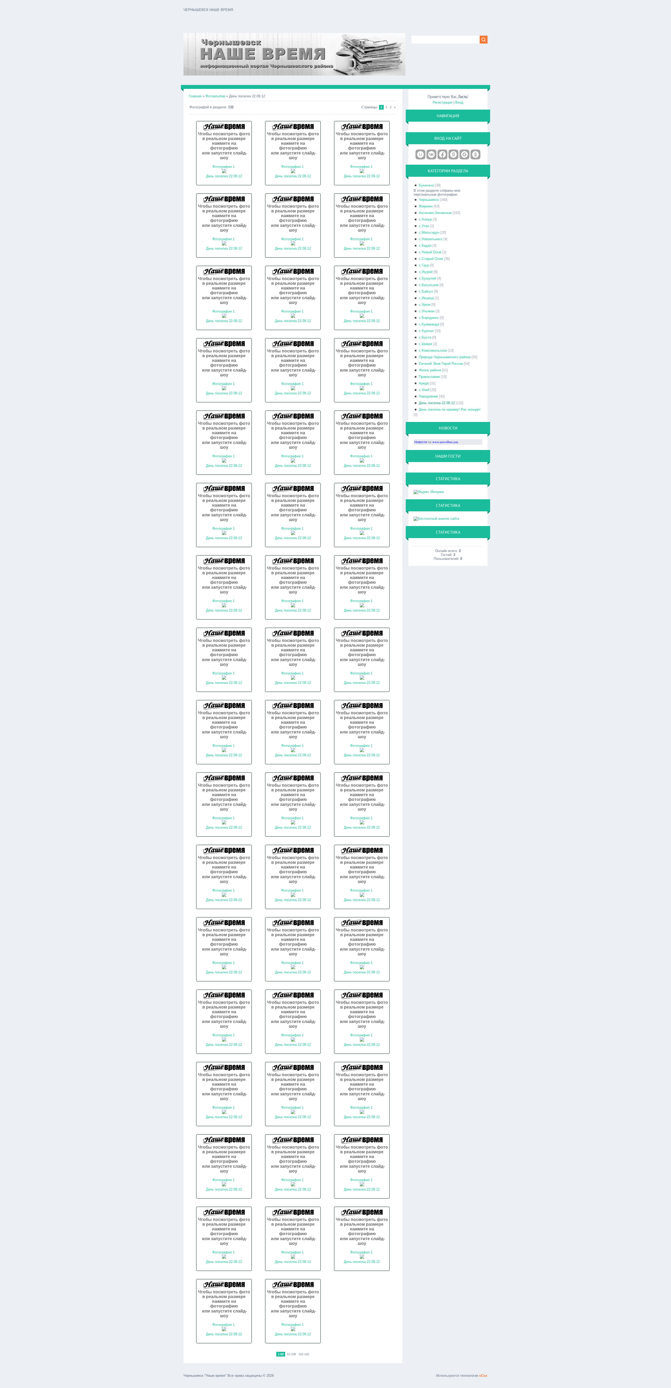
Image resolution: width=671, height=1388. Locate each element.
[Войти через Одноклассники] (475, 154)
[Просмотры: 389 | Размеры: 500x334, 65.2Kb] (224, 968)
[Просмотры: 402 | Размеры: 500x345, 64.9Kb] (293, 461)
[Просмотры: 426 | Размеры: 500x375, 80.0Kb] (224, 678)
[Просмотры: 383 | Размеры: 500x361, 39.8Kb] (224, 751)
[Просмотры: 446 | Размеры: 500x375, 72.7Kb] (362, 172)
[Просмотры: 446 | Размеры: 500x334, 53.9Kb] (362, 823)
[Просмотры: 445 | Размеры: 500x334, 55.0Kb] (293, 1258)
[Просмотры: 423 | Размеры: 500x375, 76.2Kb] (224, 534)
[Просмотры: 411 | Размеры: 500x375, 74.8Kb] (293, 751)
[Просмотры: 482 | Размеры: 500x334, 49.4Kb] (224, 896)
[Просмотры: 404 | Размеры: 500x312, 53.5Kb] (293, 1040)
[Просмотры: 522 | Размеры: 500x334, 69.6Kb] (224, 1330)
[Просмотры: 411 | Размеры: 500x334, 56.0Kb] (362, 1113)
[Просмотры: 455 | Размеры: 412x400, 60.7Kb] (224, 461)
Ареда (424, 383)
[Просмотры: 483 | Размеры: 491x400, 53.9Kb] (362, 389)
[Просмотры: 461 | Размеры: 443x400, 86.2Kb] (362, 461)
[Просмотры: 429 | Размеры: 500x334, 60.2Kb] (293, 1113)
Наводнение (428, 396)
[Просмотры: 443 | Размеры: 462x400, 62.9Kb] (362, 534)
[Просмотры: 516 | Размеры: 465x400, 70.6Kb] (293, 389)
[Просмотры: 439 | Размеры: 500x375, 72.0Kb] (224, 606)
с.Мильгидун (429, 232)
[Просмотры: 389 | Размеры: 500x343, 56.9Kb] (293, 1185)
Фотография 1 (223, 167)
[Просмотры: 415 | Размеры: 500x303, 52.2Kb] (224, 1258)
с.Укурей (425, 272)
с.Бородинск (429, 318)
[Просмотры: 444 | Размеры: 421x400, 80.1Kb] (362, 244)
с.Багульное (429, 285)
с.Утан (424, 226)
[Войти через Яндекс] (453, 154)
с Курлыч (426, 331)
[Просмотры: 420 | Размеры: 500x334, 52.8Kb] (293, 823)
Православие (429, 377)
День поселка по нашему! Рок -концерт (450, 409)
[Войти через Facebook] (442, 154)
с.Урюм (424, 305)
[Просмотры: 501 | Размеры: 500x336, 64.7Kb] (224, 172)
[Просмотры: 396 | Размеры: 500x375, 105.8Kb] (293, 534)
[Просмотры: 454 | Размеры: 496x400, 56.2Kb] (293, 968)
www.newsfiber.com (445, 442)
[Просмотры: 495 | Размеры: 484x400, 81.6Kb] (362, 317)
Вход (459, 102)
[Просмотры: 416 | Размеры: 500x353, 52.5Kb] (362, 1185)
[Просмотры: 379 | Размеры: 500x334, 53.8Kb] (224, 823)
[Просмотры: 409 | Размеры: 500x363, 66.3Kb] (293, 172)
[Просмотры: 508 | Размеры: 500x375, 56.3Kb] (224, 389)
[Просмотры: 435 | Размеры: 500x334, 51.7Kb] (362, 751)
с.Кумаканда (429, 324)
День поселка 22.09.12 (224, 176)
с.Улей (424, 390)
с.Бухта (425, 337)
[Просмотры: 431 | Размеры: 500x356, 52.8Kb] (224, 244)
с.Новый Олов (430, 252)
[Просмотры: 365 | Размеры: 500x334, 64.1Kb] (224, 1040)
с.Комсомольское (433, 350)
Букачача (426, 185)
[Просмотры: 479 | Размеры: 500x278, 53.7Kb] (362, 1040)
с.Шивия (425, 344)
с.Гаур (424, 265)
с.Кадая (425, 246)
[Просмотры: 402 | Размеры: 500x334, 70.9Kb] (293, 1330)
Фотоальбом (215, 96)
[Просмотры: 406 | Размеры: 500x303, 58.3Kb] (224, 1113)
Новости (420, 442)
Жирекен (426, 206)
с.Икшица (426, 298)
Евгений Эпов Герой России (441, 364)
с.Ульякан (427, 311)
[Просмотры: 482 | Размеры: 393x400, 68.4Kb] (224, 317)
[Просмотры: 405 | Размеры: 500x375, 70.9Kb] (362, 678)
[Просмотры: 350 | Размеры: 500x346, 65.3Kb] (362, 1258)
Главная (195, 96)
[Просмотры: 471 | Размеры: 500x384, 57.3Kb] (293, 317)
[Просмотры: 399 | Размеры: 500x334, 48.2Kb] (293, 896)
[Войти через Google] (464, 154)
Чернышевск (429, 200)
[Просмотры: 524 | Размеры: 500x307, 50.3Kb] (224, 1185)
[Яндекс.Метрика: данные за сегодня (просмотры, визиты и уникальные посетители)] (429, 492)
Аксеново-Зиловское (435, 213)
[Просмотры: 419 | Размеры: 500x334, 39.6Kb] (362, 896)
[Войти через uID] (420, 154)
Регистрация (442, 102)
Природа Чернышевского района (444, 357)
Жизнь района (430, 370)
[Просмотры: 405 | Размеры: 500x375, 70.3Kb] (293, 244)
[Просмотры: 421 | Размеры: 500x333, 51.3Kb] (362, 968)
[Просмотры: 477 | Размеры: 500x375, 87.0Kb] (293, 606)
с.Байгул (426, 291)
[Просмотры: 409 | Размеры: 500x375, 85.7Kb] (362, 606)
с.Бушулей (427, 278)
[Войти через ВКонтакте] (431, 154)
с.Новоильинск (430, 239)
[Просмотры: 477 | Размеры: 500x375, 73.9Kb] (293, 678)
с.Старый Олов (431, 259)
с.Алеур (425, 219)
